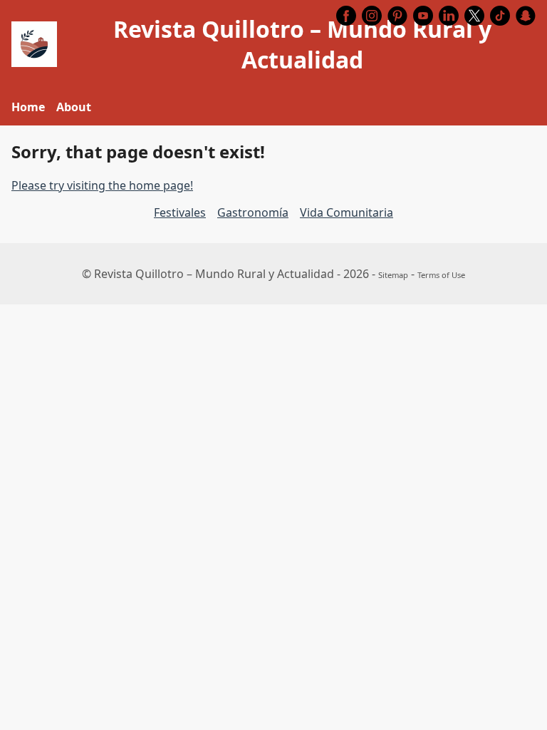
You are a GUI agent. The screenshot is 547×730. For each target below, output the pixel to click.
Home (28, 107)
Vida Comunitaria (346, 212)
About (73, 107)
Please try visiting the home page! (102, 185)
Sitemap (393, 274)
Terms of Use (441, 274)
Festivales (180, 212)
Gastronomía (252, 212)
